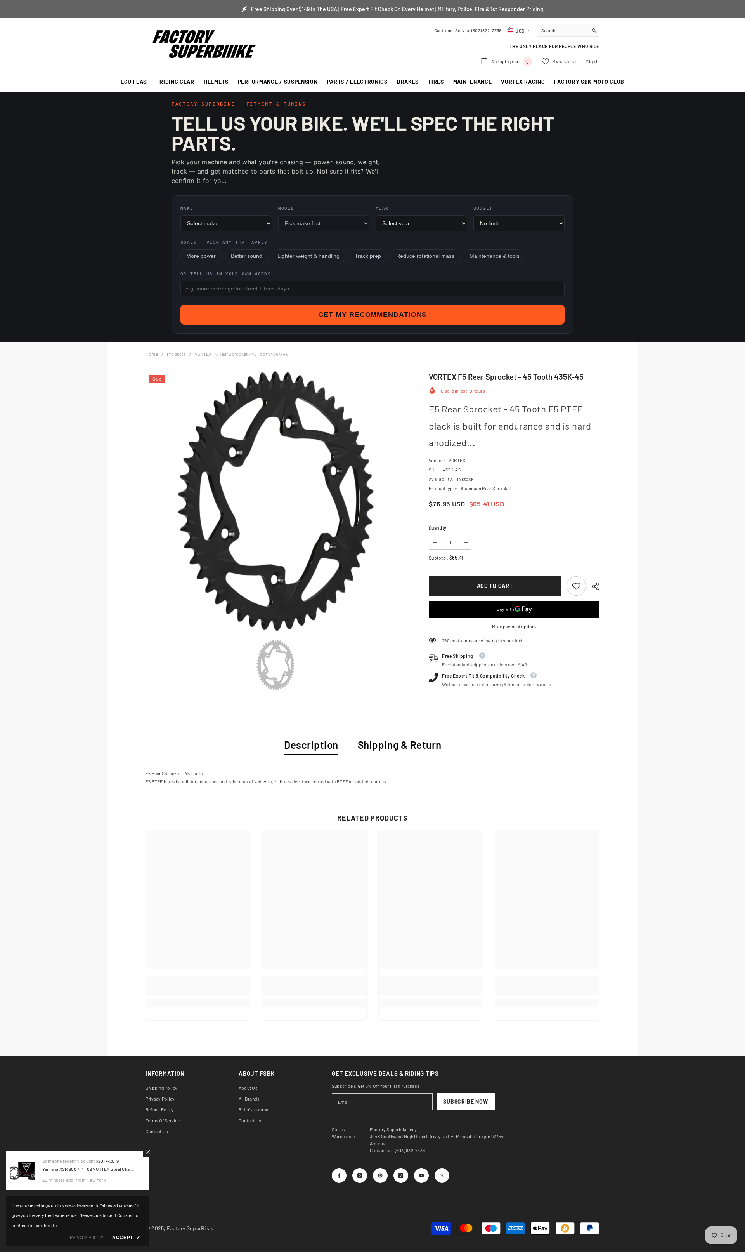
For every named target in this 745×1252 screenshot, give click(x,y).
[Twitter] (442, 1175)
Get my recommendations (372, 314)
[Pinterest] (380, 1175)
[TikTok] (400, 1175)
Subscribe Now (465, 1101)
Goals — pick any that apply (224, 242)
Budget (483, 208)
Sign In (592, 61)
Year (382, 208)
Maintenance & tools (495, 256)
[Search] (568, 30)
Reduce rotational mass (425, 256)
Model (286, 208)
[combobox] (562, 30)
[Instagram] (359, 1175)
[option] (276, 501)
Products (176, 353)
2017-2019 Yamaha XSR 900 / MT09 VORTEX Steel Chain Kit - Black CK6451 (87, 1169)
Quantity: (438, 527)
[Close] (148, 1151)
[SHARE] (592, 586)
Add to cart (495, 586)
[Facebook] (339, 1175)
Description (311, 745)
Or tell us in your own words (225, 273)
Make (186, 208)
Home (152, 353)
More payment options (514, 626)
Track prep (368, 256)
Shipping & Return (400, 745)
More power (201, 256)
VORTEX (457, 460)
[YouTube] (421, 1175)
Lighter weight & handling (308, 256)
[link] (576, 586)
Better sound (246, 256)
